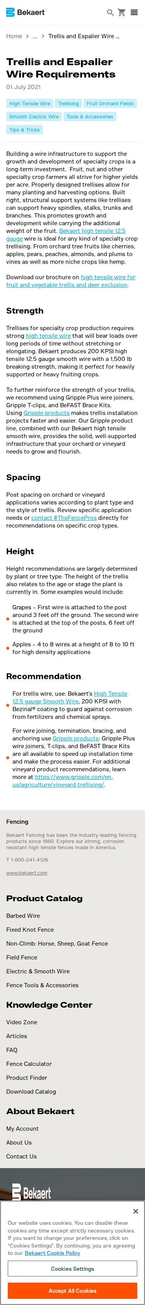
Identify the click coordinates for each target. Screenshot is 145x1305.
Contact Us (21, 1156)
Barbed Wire (23, 915)
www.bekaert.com (27, 872)
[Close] (135, 1211)
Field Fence (21, 957)
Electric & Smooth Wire (38, 971)
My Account (22, 1128)
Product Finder (26, 1077)
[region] (72, 1252)
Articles (16, 1036)
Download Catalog (31, 1091)
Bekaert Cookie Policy (52, 1253)
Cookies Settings (72, 1268)
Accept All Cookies (72, 1290)
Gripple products (47, 413)
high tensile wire (48, 335)
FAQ (11, 1050)
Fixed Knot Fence (30, 929)
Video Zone (21, 1022)
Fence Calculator (29, 1064)
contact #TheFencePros (64, 517)
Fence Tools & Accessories (42, 985)
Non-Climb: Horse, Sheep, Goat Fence (57, 943)
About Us (19, 1142)
